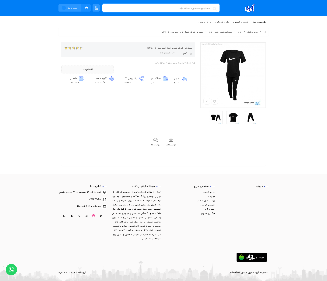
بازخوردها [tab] (155, 145)
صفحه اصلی (257, 22)
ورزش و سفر (205, 22)
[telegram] (100, 216)
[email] (65, 216)
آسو (185, 53)
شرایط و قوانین (208, 205)
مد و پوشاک (252, 32)
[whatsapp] (79, 216)
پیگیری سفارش (208, 213)
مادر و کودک (223, 22)
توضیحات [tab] (171, 145)
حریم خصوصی (208, 192)
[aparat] (93, 216)
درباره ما (211, 196)
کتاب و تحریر (241, 22)
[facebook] (72, 216)
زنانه (240, 32)
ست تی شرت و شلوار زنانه (220, 32)
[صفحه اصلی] (264, 32)
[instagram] (86, 216)
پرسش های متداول (206, 200)
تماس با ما (210, 209)
